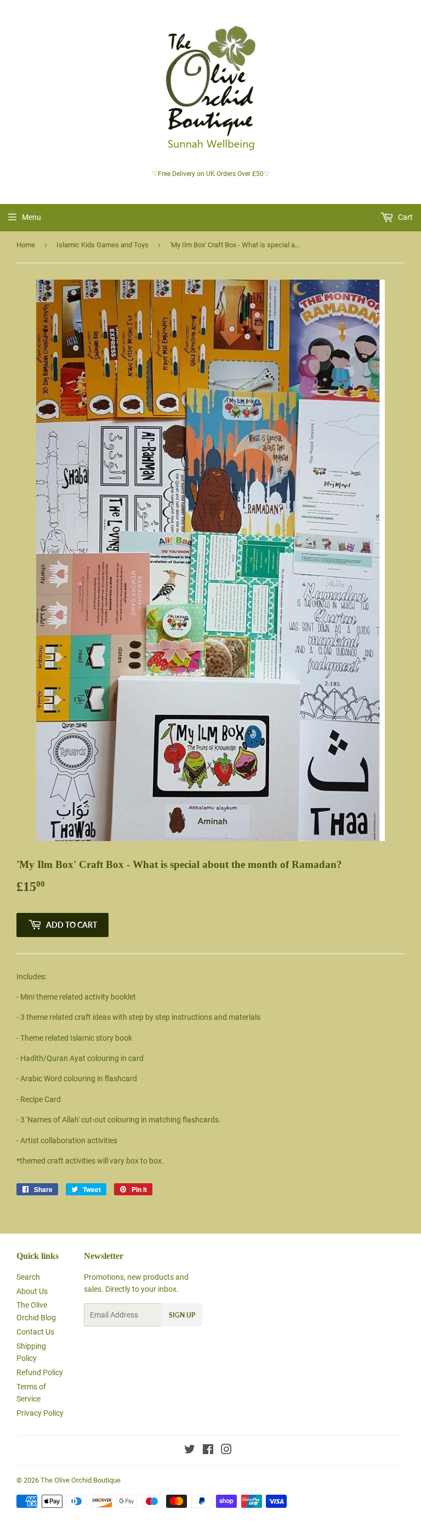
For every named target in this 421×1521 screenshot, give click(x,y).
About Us (32, 1291)
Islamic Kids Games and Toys (102, 245)
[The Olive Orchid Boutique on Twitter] (189, 1450)
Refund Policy (39, 1372)
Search (28, 1277)
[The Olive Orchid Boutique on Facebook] (208, 1450)
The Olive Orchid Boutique (81, 1480)
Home (25, 245)
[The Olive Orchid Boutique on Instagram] (226, 1450)
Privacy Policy (40, 1413)
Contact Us (35, 1331)
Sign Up (182, 1315)
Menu (31, 217)
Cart (404, 217)
